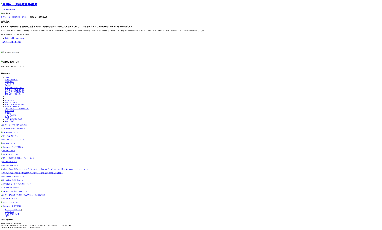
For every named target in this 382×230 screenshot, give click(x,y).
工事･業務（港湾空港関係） (15, 92)
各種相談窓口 (9, 82)
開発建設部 (16, 17)
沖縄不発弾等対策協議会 (13, 119)
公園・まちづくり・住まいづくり (17, 109)
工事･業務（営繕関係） (13, 94)
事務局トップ (5, 17)
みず (6, 98)
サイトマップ (17, 9)
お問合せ (8, 216)
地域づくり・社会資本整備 (14, 104)
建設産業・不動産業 (12, 106)
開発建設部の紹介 (11, 80)
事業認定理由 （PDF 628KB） (15, 38)
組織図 (7, 77)
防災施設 (8, 113)
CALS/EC (8, 86)
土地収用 (25, 17)
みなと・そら (9, 100)
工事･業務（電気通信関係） (15, 90)
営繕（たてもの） (11, 102)
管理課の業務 (9, 111)
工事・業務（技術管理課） (14, 88)
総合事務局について (12, 214)
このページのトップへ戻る (11, 42)
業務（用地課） (10, 121)
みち (6, 96)
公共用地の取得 (10, 115)
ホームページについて (13, 210)
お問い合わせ (6, 9)
